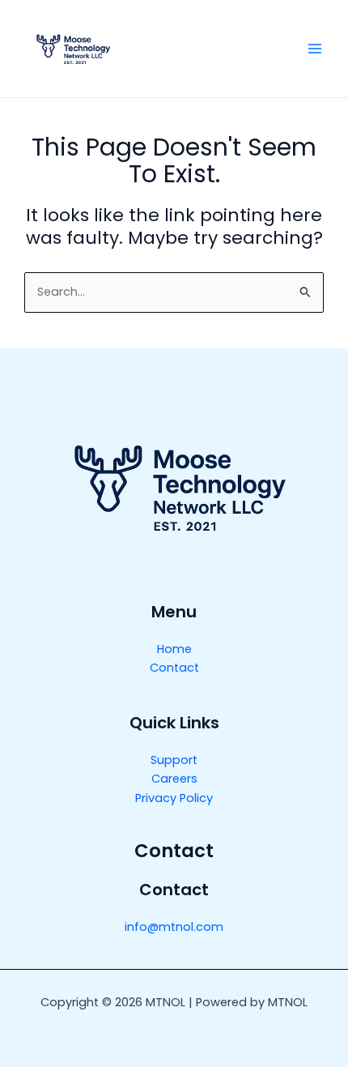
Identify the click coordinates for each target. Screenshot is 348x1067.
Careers (174, 778)
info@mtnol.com (174, 927)
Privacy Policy (174, 798)
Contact (174, 667)
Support (174, 760)
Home (174, 649)
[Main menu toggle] (315, 49)
